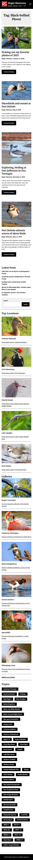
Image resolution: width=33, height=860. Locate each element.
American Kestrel (9, 694)
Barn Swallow (20, 699)
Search (5, 300)
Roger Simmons (17, 3)
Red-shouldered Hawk (11, 789)
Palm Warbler (8, 774)
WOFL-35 (18, 835)
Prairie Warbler (23, 774)
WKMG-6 (6, 835)
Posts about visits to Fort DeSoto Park (14, 470)
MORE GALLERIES (8, 677)
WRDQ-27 (19, 840)
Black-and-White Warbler (12, 709)
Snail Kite (24, 815)
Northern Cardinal (9, 759)
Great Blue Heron (9, 744)
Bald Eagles (7, 699)
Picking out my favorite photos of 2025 (15, 54)
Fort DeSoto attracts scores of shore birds (14, 232)
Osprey (26, 769)
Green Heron (8, 749)
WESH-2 (6, 825)
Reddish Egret (8, 800)
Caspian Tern (8, 724)
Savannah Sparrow (10, 815)
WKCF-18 (18, 830)
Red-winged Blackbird (11, 795)
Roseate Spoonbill (9, 805)
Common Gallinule (10, 729)
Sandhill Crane (8, 810)
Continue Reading (9, 72)
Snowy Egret (8, 820)
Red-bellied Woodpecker (12, 784)
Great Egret (24, 744)
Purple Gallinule (9, 779)
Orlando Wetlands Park (11, 769)
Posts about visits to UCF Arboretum (13, 373)
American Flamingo (10, 689)
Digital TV (7, 739)
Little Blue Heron (9, 754)
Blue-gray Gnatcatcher (11, 719)
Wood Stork (7, 840)
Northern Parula (9, 764)
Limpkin (19, 749)
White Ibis (7, 830)
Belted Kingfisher (9, 704)
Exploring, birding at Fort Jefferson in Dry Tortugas (14, 170)
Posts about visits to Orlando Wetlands (14, 342)
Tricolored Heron (22, 820)
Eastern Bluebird (20, 739)
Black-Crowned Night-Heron (13, 714)
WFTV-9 (16, 825)
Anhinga (23, 694)
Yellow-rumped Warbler (11, 845)
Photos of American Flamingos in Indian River (16, 537)
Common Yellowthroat (11, 734)
